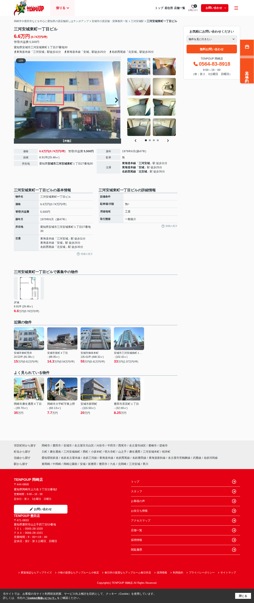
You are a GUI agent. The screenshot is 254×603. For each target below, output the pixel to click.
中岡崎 (57, 463)
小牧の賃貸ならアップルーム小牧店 (78, 572)
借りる (60, 8)
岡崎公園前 (70, 463)
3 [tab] (154, 140)
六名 (112, 463)
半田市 (111, 445)
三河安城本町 (151, 451)
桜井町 (166, 451)
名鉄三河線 (90, 457)
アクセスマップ (140, 520)
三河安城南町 (72, 451)
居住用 (169, 8)
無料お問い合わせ (212, 49)
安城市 (26, 47)
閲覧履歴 (136, 549)
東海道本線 (129, 163)
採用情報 (136, 539)
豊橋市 (152, 445)
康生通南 (56, 451)
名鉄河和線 (211, 457)
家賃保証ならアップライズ (36, 572)
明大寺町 (110, 451)
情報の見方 (87, 254)
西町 (86, 451)
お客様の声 (138, 501)
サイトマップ (228, 572)
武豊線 (197, 457)
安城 (141, 167)
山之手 (122, 451)
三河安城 (144, 163)
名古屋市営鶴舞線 (179, 457)
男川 (145, 463)
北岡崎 (122, 463)
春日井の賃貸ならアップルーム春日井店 (128, 572)
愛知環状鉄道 (50, 457)
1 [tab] (146, 140)
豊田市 (57, 445)
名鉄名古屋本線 (71, 457)
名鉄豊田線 (139, 457)
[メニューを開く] (236, 8)
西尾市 (122, 445)
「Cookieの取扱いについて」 (41, 598)
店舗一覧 (179, 8)
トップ (159, 8)
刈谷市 (100, 445)
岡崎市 (46, 445)
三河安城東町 (39, 47)
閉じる (243, 595)
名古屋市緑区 (137, 445)
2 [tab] (150, 140)
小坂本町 (97, 451)
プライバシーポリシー (202, 572)
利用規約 (178, 572)
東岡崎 (46, 463)
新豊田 (92, 463)
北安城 (143, 171)
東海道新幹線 (157, 457)
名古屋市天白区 (84, 445)
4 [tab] (158, 140)
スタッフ (136, 491)
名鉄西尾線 (129, 171)
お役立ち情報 (139, 510)
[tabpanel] (151, 96)
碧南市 (163, 445)
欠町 (45, 451)
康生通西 (135, 451)
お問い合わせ (214, 7)
